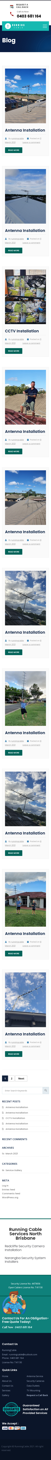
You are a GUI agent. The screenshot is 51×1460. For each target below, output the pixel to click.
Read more (13, 150)
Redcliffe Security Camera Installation (24, 1248)
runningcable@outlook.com (23, 1354)
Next (21, 1078)
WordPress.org (10, 1197)
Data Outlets (33, 1385)
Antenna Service (35, 1376)
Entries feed (8, 1189)
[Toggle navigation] (45, 26)
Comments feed (11, 1193)
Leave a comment (31, 142)
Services (6, 1390)
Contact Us (7, 1385)
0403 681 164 (23, 1327)
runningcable (17, 138)
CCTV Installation (22, 331)
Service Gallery (14, 1170)
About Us (7, 1380)
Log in (5, 1185)
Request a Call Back (37, 1395)
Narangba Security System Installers (25, 1260)
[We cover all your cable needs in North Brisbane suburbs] (15, 26)
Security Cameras (35, 1380)
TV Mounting (33, 1390)
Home (5, 1376)
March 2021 (12, 1153)
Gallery (5, 1395)
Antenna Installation (25, 130)
